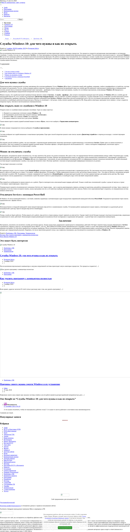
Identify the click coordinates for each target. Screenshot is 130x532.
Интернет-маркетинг (10, 455)
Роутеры (6, 481)
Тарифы (6, 486)
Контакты (7, 16)
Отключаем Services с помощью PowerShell (17, 76)
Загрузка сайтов (9, 451)
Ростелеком (8, 26)
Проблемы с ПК (11, 233)
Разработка (7, 479)
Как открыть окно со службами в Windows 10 (18, 73)
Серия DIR (7, 482)
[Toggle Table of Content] (1, 68)
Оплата (7, 35)
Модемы (6, 463)
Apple (6, 7)
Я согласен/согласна (65, 527)
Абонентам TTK (9, 434)
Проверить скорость (10, 476)
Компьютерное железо (11, 11)
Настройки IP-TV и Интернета (14, 465)
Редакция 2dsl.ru (33, 48)
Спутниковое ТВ (9, 484)
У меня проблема (9, 489)
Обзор (7, 31)
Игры (5, 12)
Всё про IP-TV (8, 443)
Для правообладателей (7, 502)
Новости (6, 14)
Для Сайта (7, 445)
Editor (6, 388)
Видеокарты (8, 439)
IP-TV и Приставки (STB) (12, 429)
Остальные (7, 469)
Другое (6, 446)
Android (7, 33)
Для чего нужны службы (12, 71)
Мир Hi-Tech (8, 460)
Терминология (30, 233)
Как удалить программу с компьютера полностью (26, 278)
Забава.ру (7, 450)
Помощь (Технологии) (11, 472)
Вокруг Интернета (10, 441)
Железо (6, 448)
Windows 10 (9, 24)
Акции (6, 436)
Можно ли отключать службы (13, 75)
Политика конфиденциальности (10, 506)
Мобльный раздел (9, 462)
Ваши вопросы (9, 438)
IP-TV (7, 30)
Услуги (6, 491)
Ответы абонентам (10, 470)
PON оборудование (10, 431)
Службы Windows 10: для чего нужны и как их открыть (29, 255)
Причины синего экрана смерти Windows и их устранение (30, 384)
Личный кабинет (9, 458)
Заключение (8, 78)
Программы (8, 9)
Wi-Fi (5, 433)
